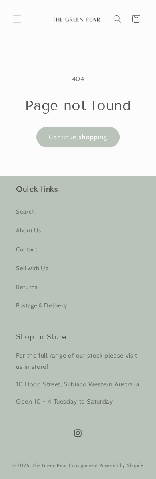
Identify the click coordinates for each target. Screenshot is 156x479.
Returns (26, 287)
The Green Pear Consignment (65, 465)
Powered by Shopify (121, 465)
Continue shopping (78, 137)
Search (25, 211)
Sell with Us (32, 268)
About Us (28, 230)
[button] (17, 19)
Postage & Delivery (41, 305)
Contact (26, 249)
